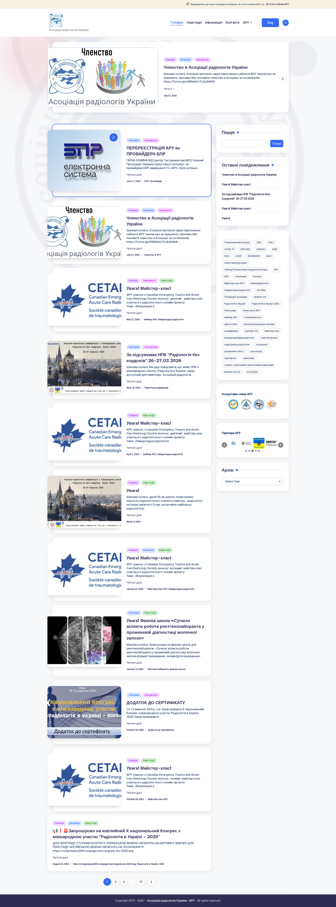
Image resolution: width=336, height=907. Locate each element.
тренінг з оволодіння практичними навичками (249, 365)
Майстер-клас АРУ (157, 589)
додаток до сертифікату (161, 730)
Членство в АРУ (152, 255)
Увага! (133, 490)
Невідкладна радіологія (171, 319)
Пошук (228, 132)
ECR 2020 (245, 249)
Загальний (240, 276)
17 (140, 881)
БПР (147, 181)
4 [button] (256, 451)
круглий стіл (251, 331)
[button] (270, 22)
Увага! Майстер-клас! (149, 288)
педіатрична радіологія (236, 344)
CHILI (270, 242)
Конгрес (257, 276)
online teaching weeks (235, 263)
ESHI (226, 256)
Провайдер (156, 181)
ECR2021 (261, 249)
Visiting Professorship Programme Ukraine (245, 269)
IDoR (268, 256)
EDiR (274, 249)
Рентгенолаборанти (158, 669)
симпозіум (248, 358)
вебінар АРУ (150, 319)
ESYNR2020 (254, 256)
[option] (233, 404)
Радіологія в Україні (234, 303)
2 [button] (249, 451)
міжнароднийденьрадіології (239, 337)
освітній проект (269, 337)
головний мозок (252, 317)
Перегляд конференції (156, 387)
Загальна (185, 59)
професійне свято (234, 351)
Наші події (167, 280)
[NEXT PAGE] (151, 882)
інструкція (252, 371)
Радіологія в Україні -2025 (150, 864)
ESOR (238, 256)
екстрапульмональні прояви (259, 324)
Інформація (202, 59)
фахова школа (178, 669)
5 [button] (259, 451)
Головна (170, 59)
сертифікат (230, 358)
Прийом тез (260, 297)
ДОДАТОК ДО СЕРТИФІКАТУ (156, 702)
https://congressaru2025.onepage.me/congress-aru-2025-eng (104, 864)
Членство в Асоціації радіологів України (206, 67)
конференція (231, 331)
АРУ (276, 269)
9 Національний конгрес (237, 242)
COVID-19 (229, 249)
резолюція (256, 351)
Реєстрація (230, 310)
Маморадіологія (259, 283)
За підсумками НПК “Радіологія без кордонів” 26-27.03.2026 (246, 196)
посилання (261, 344)
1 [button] (246, 451)
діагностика (230, 324)
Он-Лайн (261, 290)
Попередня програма (235, 297)
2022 (259, 242)
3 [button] (252, 451)
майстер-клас (272, 331)
